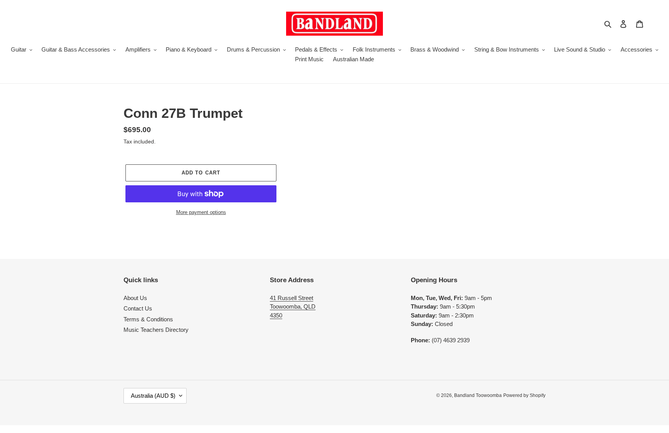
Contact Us (138, 308)
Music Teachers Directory (156, 329)
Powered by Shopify (524, 395)
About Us (135, 298)
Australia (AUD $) (153, 395)
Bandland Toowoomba (478, 395)
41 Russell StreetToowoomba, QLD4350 (293, 307)
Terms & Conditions (148, 319)
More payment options (201, 212)
